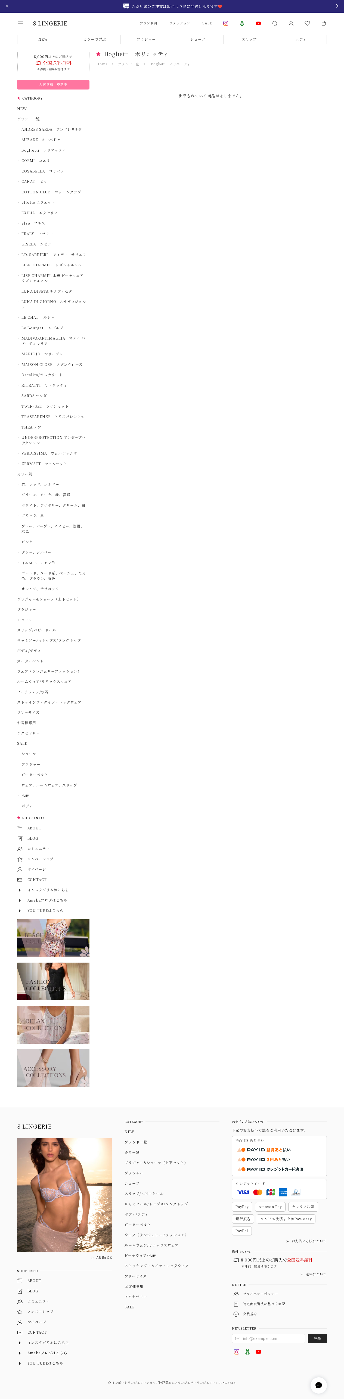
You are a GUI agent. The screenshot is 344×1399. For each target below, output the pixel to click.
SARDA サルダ (34, 395)
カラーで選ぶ (94, 39)
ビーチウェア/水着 (33, 691)
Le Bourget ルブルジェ (44, 327)
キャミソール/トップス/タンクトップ (49, 640)
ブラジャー (146, 39)
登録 (317, 1338)
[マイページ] (291, 23)
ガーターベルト (30, 660)
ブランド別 (148, 23)
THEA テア (31, 427)
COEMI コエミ (37, 160)
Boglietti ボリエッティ (43, 150)
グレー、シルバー (36, 552)
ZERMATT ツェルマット (44, 463)
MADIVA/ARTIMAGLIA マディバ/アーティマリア (53, 341)
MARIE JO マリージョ (42, 353)
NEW (43, 39)
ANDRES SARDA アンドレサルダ (51, 129)
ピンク (27, 541)
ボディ (300, 39)
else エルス (33, 223)
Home (102, 64)
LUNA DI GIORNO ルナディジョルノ (53, 304)
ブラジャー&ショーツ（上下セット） (48, 599)
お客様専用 (26, 722)
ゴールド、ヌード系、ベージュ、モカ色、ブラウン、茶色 (53, 575)
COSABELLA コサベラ (42, 171)
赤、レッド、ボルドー (40, 484)
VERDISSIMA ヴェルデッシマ (49, 453)
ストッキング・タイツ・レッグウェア (49, 702)
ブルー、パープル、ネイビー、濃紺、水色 (52, 528)
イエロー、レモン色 (38, 562)
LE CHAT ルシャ (39, 317)
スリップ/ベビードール (36, 630)
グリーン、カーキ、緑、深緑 (45, 494)
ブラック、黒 (32, 515)
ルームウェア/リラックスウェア (44, 681)
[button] (24, 23)
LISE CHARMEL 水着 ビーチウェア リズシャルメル (54, 278)
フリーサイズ (28, 712)
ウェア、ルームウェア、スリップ (49, 785)
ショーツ (197, 39)
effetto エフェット (38, 202)
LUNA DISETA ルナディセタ (46, 291)
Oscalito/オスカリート (42, 374)
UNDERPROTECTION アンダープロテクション (53, 440)
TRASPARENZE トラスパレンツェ (52, 416)
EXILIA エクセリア (39, 212)
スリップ (249, 39)
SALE (207, 23)
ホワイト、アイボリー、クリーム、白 (53, 505)
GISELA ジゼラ (36, 244)
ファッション (179, 23)
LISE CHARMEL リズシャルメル (51, 264)
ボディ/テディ (29, 650)
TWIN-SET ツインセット (45, 406)
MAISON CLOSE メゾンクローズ (51, 364)
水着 (25, 795)
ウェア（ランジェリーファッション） (49, 671)
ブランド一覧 (28, 119)
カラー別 (24, 474)
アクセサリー (28, 733)
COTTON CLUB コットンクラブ (51, 191)
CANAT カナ (34, 181)
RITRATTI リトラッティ (44, 385)
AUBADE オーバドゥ (41, 139)
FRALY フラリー (37, 233)
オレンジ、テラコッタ (40, 588)
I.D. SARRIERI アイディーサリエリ (53, 254)
